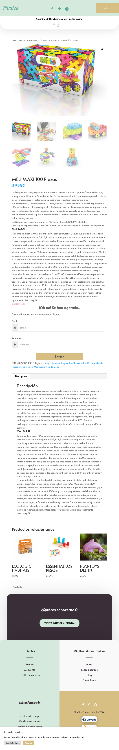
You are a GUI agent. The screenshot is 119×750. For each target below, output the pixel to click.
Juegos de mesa (48, 40)
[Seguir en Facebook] (52, 9)
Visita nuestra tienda (59, 623)
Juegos (22, 40)
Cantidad (16, 337)
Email (15, 321)
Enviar (59, 356)
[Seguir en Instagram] (67, 9)
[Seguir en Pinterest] (59, 9)
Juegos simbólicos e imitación (75, 363)
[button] (102, 49)
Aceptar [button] (28, 742)
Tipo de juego (33, 40)
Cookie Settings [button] (13, 742)
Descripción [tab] (21, 376)
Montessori (39, 366)
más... (107, 8)
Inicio (14, 40)
